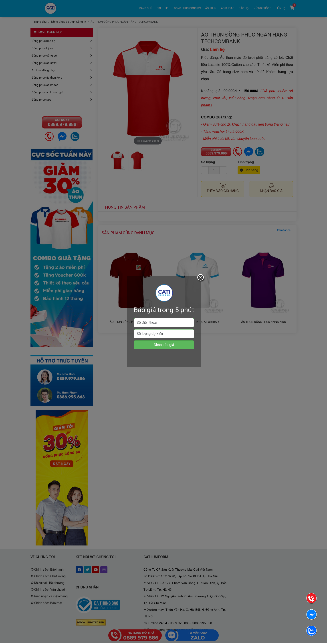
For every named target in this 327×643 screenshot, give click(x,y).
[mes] (311, 615)
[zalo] (311, 631)
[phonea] (311, 599)
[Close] (201, 278)
